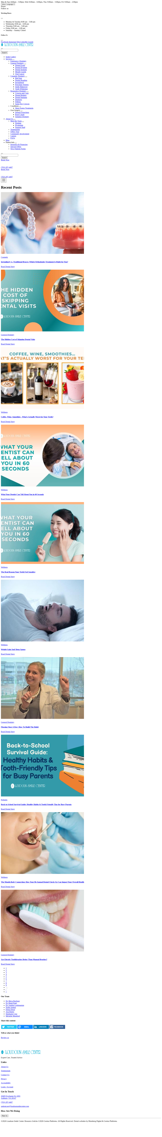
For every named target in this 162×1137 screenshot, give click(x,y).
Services (9, 59)
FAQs (12, 138)
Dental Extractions (22, 112)
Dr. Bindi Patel (11, 1003)
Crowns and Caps (22, 93)
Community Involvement (19, 134)
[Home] (17, 46)
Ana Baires (10, 1012)
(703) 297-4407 (7, 1102)
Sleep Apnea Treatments (24, 108)
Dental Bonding (21, 80)
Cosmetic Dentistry (17, 76)
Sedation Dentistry (22, 117)
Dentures (18, 100)
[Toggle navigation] (3, 180)
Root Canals (19, 115)
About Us (10, 119)
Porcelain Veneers (22, 85)
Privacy (4, 1079)
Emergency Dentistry (18, 61)
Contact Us (5, 1075)
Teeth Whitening (21, 89)
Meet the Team (16, 121)
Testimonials (15, 130)
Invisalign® (19, 82)
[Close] (2, 18)
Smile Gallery (11, 57)
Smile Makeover (21, 87)
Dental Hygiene (21, 68)
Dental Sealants (21, 70)
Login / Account (7, 1087)
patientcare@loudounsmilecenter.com (15, 1106)
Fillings (18, 102)
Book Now (5, 160)
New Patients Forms (18, 149)
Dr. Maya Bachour (13, 1001)
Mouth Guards (20, 72)
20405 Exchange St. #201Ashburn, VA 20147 (10, 1097)
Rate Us (4, 1116)
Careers (13, 136)
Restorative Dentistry (18, 91)
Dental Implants (21, 97)
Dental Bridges (20, 95)
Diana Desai (10, 1010)
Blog (7, 140)
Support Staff (20, 127)
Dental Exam (20, 65)
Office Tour (14, 132)
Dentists (18, 123)
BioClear (18, 78)
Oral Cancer (19, 74)
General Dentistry (17, 63)
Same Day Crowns (22, 104)
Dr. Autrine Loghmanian (15, 1005)
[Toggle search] (2, 153)
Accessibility (6, 1083)
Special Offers (15, 147)
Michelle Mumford (13, 1016)
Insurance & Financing (19, 144)
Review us (5, 1038)
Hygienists (19, 125)
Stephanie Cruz (11, 1014)
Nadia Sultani (11, 1007)
